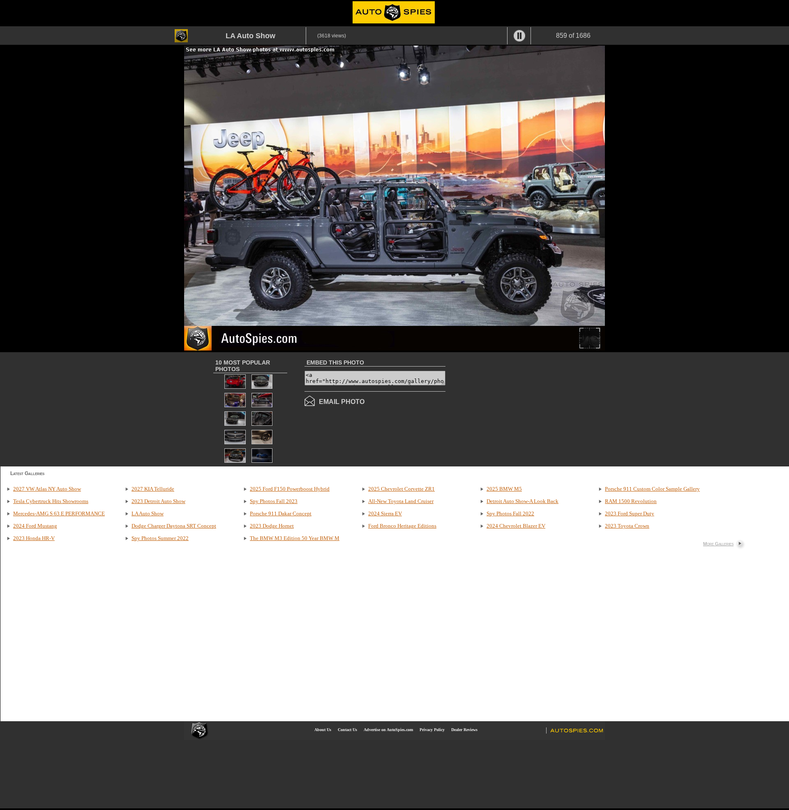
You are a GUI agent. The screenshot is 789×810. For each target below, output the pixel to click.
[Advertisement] (514, 408)
